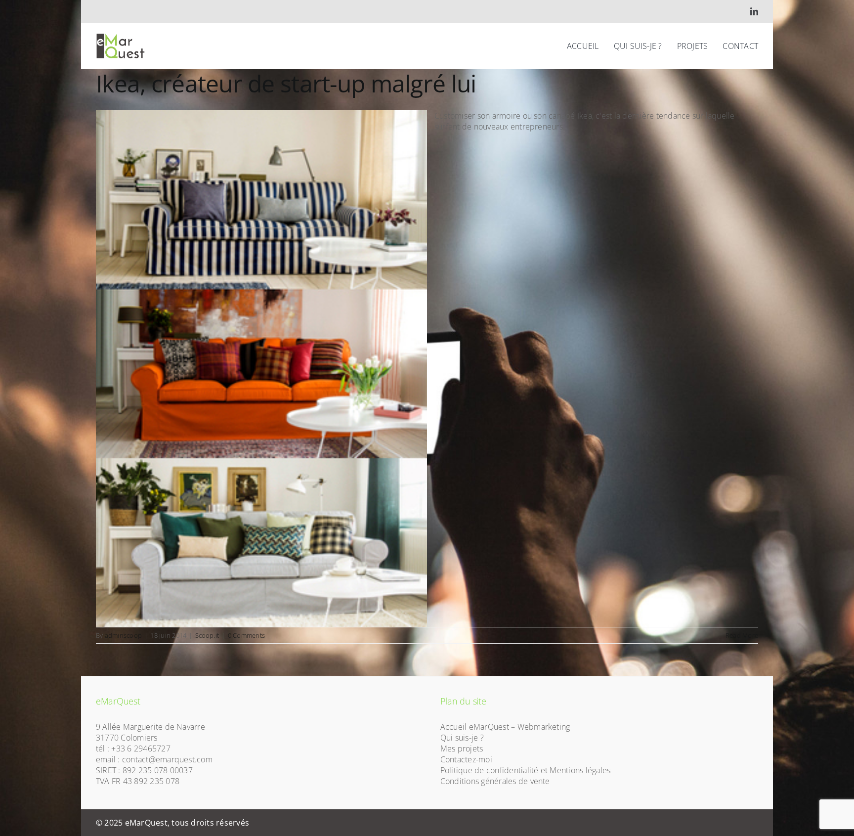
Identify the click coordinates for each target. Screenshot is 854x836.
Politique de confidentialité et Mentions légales (525, 770)
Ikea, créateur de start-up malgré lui (286, 83)
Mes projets (461, 748)
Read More (742, 635)
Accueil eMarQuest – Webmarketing (505, 726)
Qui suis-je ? (462, 737)
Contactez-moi (466, 759)
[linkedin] (754, 11)
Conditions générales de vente (495, 781)
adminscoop (123, 635)
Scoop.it (207, 635)
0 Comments (246, 635)
